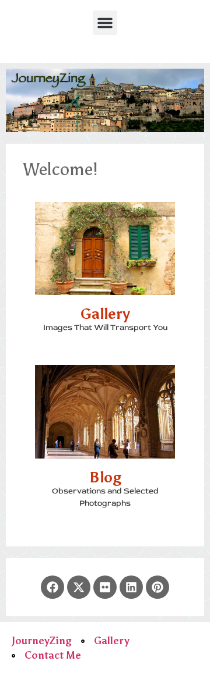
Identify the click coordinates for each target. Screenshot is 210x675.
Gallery (105, 314)
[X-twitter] (78, 587)
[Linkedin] (131, 587)
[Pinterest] (157, 587)
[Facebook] (52, 587)
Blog (105, 477)
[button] (105, 22)
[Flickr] (105, 587)
